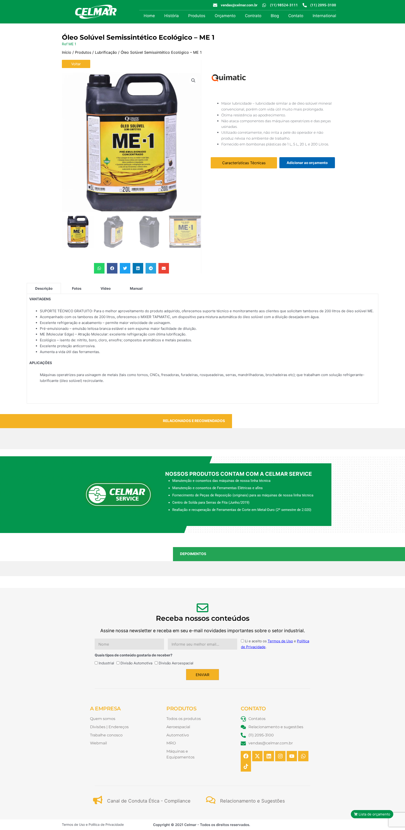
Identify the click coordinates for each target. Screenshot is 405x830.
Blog (275, 15)
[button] (193, 80)
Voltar (76, 64)
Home (149, 15)
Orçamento (225, 15)
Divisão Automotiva (136, 663)
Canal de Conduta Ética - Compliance (149, 801)
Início (66, 52)
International (324, 15)
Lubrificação (106, 52)
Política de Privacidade (106, 824)
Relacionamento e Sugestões (252, 801)
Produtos (196, 15)
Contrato (253, 15)
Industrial (106, 663)
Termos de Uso (280, 641)
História (171, 15)
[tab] (44, 288)
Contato (295, 15)
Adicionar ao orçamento (307, 162)
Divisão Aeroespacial (176, 663)
